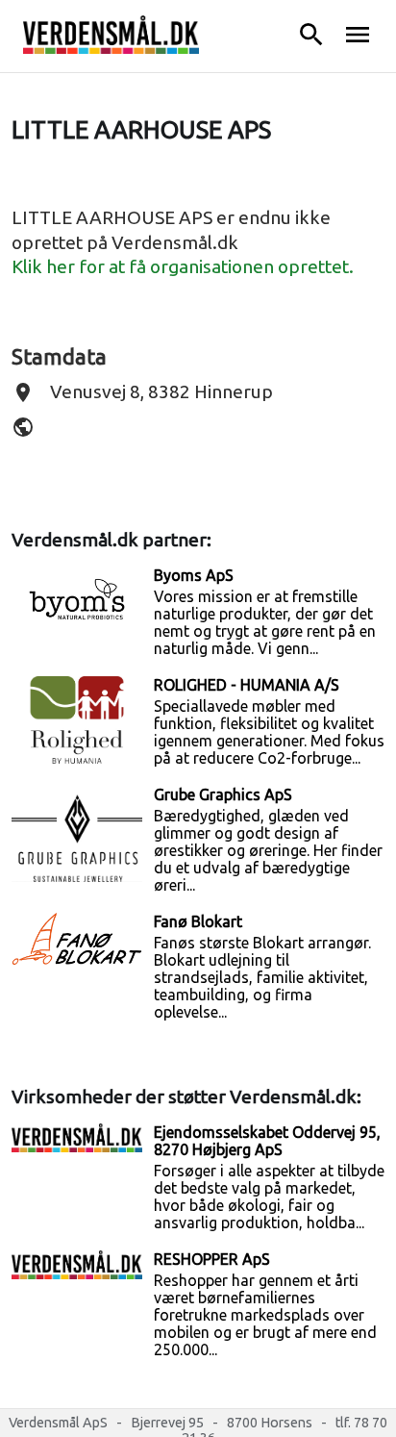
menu (357, 34)
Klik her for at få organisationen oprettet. (183, 266)
